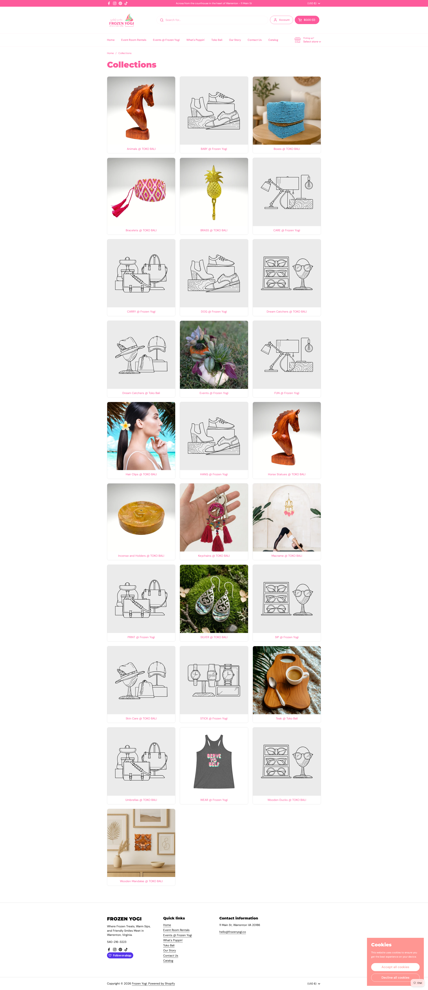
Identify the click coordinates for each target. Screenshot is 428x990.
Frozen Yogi (140, 983)
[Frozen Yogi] (121, 20)
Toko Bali (169, 945)
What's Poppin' (173, 940)
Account (284, 20)
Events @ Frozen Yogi (177, 935)
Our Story (169, 950)
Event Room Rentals (176, 930)
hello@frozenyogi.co (232, 932)
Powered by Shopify (161, 983)
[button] (307, 20)
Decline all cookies (395, 977)
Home (110, 53)
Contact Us (170, 955)
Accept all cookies (395, 967)
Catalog (168, 960)
